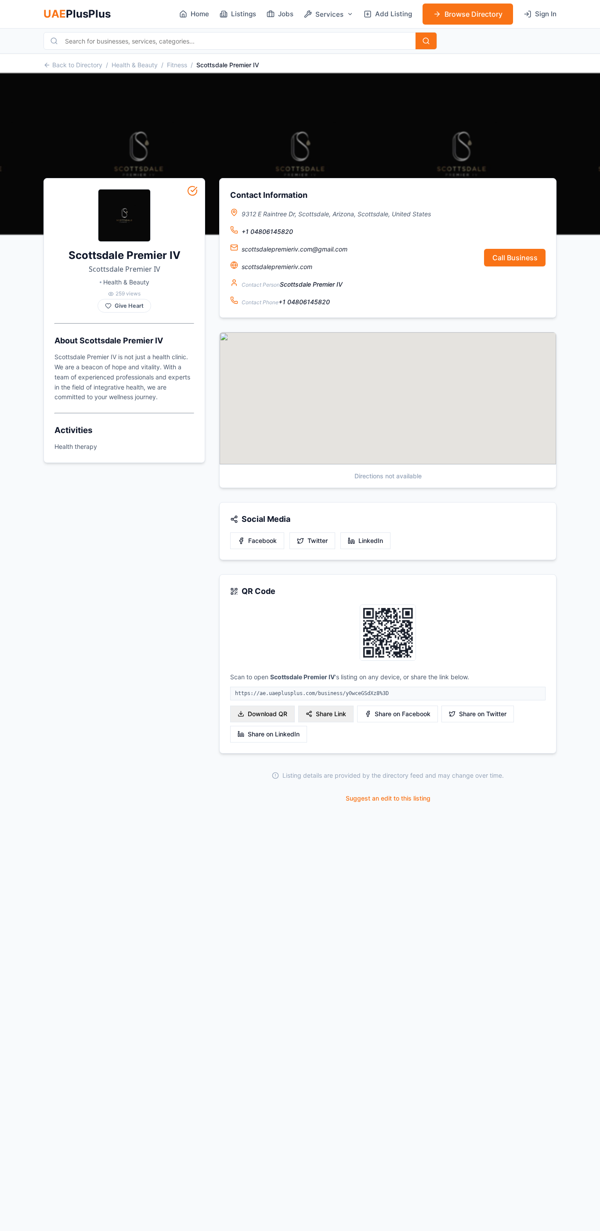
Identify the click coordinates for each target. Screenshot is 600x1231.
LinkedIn (370, 540)
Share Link (331, 713)
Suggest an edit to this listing (388, 798)
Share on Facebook (402, 713)
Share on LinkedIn (274, 734)
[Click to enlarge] (388, 633)
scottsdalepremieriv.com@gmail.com (294, 249)
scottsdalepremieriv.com (277, 266)
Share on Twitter (482, 713)
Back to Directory (77, 65)
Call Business (515, 257)
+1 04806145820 (267, 231)
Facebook (262, 540)
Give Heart (129, 305)
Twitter (317, 540)
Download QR (267, 713)
